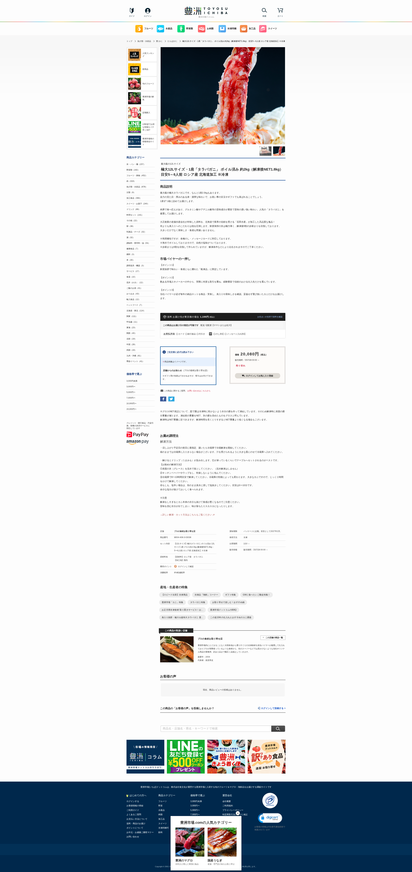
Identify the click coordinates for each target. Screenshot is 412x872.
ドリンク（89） (133, 209)
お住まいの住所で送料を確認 (269, 317)
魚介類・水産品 (144, 41)
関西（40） (131, 333)
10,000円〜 (131, 403)
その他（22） (132, 220)
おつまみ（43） (133, 294)
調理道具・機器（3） (135, 265)
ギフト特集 (230, 595)
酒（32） (130, 237)
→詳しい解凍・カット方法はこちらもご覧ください (186, 514)
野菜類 (189, 28)
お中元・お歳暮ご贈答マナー (140, 832)
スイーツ (272, 28)
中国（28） (131, 344)
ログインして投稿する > (273, 708)
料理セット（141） (134, 215)
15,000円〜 (131, 409)
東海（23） (131, 327)
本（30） (130, 260)
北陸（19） (131, 339)
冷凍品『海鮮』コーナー (206, 595)
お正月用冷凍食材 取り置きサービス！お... (182, 610)
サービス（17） (133, 271)
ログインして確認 (185, 566)
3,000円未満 (131, 381)
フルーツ (148, 28)
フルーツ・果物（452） (136, 175)
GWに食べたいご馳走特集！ (256, 595)
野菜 (160, 805)
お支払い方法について (136, 819)
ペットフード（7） (134, 305)
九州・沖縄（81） (134, 356)
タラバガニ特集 (197, 602)
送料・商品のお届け (135, 823)
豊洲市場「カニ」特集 (172, 602)
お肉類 (210, 28)
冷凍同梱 (231, 28)
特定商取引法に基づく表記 (235, 814)
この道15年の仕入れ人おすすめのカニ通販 (230, 617)
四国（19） (131, 350)
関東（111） (131, 316)
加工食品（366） (133, 198)
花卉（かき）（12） (135, 282)
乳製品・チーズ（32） (136, 232)
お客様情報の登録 (134, 805)
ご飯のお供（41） (134, 288)
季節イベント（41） (135, 361)
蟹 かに (159, 41)
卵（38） (130, 226)
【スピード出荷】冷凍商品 (175, 595)
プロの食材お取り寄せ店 (184, 531)
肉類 (160, 814)
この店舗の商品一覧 (274, 637)
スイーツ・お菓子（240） (137, 204)
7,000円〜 (130, 398)
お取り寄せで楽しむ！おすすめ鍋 (228, 602)
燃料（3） (130, 254)
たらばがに (172, 41)
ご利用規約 (227, 805)
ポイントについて (134, 828)
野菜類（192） (133, 170)
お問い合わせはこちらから (199, 391)
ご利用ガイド (132, 810)
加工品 (252, 28)
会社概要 (226, 801)
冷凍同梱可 (163, 828)
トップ (129, 41)
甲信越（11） (132, 322)
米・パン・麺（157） (135, 164)
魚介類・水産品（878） (136, 187)
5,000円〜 (130, 392)
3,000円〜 (130, 386)
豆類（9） (130, 192)
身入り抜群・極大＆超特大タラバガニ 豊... (182, 617)
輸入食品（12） (133, 299)
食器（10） (131, 277)
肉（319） (131, 181)
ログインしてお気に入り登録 (259, 376)
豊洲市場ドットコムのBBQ (223, 610)
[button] (270, 818)
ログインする (132, 801)
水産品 (169, 28)
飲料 (160, 832)
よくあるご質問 (133, 814)
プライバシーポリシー (232, 810)
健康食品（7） (132, 249)
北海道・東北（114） (135, 311)
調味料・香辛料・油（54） (138, 243)
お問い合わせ (132, 836)
